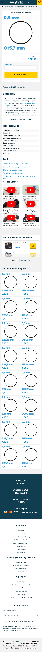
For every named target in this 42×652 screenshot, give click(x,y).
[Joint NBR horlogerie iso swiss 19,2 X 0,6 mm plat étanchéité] (31, 454)
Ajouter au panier (21, 75)
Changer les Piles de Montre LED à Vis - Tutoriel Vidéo (9, 198)
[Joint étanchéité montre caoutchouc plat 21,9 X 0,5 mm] (31, 306)
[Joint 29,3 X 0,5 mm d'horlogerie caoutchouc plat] (11, 306)
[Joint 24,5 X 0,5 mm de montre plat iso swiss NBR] (31, 282)
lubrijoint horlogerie (14, 102)
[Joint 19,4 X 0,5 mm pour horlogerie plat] (11, 282)
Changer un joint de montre (12, 170)
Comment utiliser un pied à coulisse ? (16, 164)
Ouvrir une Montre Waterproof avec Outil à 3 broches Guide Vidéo (30, 225)
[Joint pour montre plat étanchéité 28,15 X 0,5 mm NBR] (11, 331)
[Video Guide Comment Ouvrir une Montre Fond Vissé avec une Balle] (30, 190)
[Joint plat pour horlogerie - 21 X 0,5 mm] (11, 405)
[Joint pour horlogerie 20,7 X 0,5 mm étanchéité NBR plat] (31, 405)
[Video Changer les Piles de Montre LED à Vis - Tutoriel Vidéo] (11, 190)
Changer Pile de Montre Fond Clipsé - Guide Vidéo (10, 212)
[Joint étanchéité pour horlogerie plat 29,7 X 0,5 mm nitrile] (31, 380)
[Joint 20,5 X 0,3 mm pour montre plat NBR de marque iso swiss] (11, 454)
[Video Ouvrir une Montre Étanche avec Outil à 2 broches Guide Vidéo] (30, 203)
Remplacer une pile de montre (13, 173)
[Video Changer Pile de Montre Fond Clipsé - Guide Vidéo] (11, 203)
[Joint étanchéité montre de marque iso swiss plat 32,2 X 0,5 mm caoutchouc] (11, 356)
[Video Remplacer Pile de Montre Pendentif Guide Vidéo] (11, 217)
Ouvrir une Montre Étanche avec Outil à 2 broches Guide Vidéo (29, 212)
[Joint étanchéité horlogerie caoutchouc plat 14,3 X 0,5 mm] (31, 331)
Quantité (8, 64)
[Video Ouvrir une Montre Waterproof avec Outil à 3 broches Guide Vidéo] (30, 217)
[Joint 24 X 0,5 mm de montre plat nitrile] (11, 380)
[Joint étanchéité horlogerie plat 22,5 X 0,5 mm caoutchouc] (11, 430)
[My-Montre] (17, 2)
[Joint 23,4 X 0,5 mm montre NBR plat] (31, 356)
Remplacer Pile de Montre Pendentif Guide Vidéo (10, 225)
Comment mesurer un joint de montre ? (16, 167)
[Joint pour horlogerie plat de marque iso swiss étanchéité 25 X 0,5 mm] (31, 430)
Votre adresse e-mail (9, 610)
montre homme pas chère (19, 115)
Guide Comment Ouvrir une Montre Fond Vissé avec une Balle (29, 198)
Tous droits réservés (24, 642)
